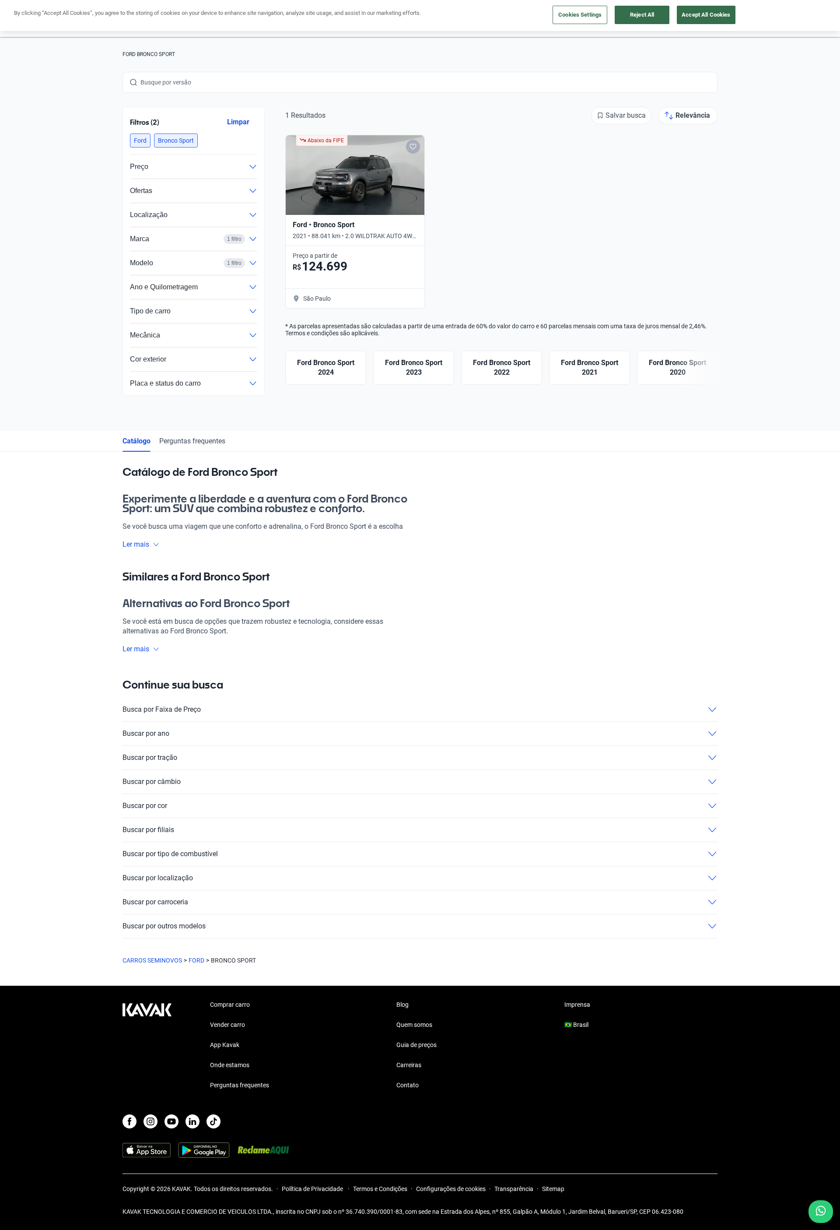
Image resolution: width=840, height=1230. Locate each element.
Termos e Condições (380, 1188)
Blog (402, 1004)
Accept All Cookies (706, 14)
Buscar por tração (149, 757)
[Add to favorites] (413, 147)
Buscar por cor (144, 805)
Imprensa (577, 1004)
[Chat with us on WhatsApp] (821, 1211)
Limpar (238, 122)
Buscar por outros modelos (164, 926)
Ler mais (135, 544)
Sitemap (553, 1188)
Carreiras (408, 1064)
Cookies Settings (580, 14)
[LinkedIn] (193, 1121)
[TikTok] (213, 1121)
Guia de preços (416, 1044)
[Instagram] (151, 1121)
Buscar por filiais (148, 830)
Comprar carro (230, 1004)
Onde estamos (229, 1064)
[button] (140, 141)
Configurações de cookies (451, 1188)
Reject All (642, 14)
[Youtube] (171, 1121)
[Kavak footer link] (147, 1046)
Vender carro (227, 1024)
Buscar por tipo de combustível (170, 854)
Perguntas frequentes (192, 441)
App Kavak (224, 1044)
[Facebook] (129, 1121)
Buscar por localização (157, 878)
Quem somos (414, 1024)
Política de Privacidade (313, 1188)
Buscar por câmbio (151, 781)
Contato (407, 1085)
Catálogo (136, 441)
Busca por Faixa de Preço (161, 709)
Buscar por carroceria (155, 902)
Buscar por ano (145, 733)
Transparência (513, 1188)
